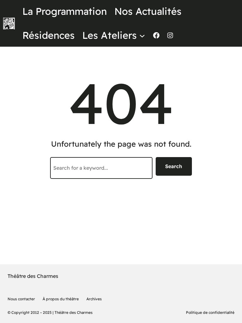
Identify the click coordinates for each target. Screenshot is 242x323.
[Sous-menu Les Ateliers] (142, 35)
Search (173, 166)
